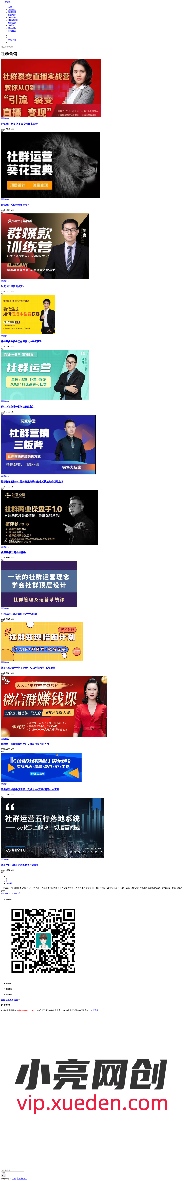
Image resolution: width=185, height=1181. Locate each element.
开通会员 (12, 31)
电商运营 (12, 17)
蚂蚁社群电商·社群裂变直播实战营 (19, 123)
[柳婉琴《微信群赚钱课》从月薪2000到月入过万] (54, 736)
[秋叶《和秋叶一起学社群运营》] (45, 399)
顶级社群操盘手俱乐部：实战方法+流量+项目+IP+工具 (30, 789)
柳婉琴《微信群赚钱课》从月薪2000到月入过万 (26, 744)
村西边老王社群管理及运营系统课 (19, 614)
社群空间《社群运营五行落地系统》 (20, 864)
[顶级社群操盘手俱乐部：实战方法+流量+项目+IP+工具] (41, 782)
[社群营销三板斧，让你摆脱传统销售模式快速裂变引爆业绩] (48, 474)
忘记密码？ (22, 1178)
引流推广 (12, 9)
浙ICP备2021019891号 (10, 893)
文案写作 (12, 15)
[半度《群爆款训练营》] (45, 279)
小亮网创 (7, 2)
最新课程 (12, 28)
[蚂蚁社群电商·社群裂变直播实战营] (51, 116)
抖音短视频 (13, 20)
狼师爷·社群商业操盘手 (13, 552)
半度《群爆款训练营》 (13, 286)
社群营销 (12, 23)
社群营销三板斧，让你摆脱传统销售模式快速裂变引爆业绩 (32, 481)
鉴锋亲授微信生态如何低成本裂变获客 (21, 341)
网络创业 (5, 118)
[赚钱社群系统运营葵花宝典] (50, 197)
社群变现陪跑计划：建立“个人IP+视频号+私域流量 (28, 667)
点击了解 (94, 1010)
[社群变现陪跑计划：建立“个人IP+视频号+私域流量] (42, 660)
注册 (14, 1178)
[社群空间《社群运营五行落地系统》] (52, 857)
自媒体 (11, 25)
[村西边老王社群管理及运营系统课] (39, 606)
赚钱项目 (12, 12)
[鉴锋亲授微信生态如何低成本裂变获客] (28, 333)
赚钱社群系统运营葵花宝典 (15, 204)
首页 (10, 7)
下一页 (9, 883)
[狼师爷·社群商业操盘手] (49, 545)
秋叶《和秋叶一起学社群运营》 (17, 406)
